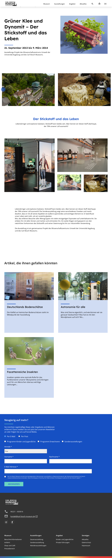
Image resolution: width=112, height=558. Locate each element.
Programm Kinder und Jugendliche (21, 441)
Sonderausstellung (37, 542)
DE (105, 4)
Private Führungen (63, 542)
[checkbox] (5, 441)
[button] (3, 89)
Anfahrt (7, 542)
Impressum (86, 545)
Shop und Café (9, 545)
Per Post (24, 436)
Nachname (54, 457)
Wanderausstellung (37, 545)
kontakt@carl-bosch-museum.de (22, 516)
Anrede (8, 446)
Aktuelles (83, 4)
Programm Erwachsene (50, 441)
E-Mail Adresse (11, 467)
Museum (46, 4)
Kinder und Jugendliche (64, 539)
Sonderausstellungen (73, 441)
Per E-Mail (11, 436)
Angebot (72, 4)
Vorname (8, 457)
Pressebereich (9, 549)
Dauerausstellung (36, 539)
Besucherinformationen (13, 539)
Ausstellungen (59, 4)
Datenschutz (86, 542)
